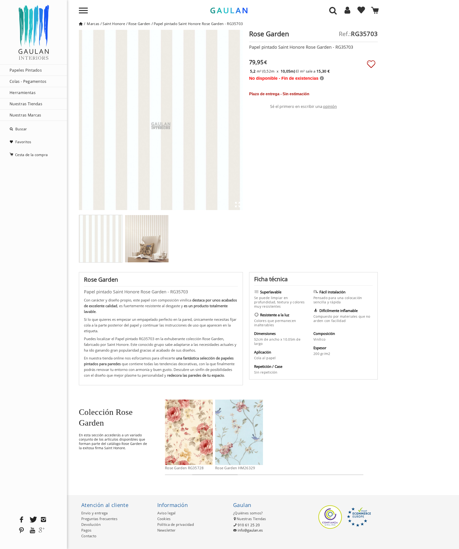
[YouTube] (32, 530)
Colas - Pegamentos (28, 81)
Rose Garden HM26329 (235, 468)
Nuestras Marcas (25, 115)
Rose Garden (139, 23)
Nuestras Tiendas (26, 103)
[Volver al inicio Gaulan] (80, 23)
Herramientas (23, 92)
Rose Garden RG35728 (184, 468)
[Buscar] (333, 11)
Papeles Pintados (26, 70)
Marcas (93, 23)
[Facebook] (21, 520)
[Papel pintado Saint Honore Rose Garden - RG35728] (210, 432)
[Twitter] (32, 520)
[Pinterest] (21, 530)
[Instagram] (43, 520)
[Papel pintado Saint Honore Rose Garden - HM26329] (260, 432)
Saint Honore (114, 23)
